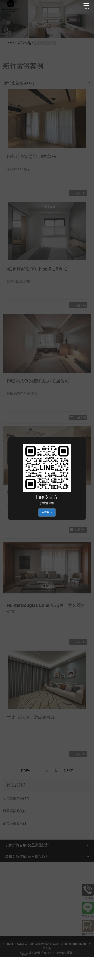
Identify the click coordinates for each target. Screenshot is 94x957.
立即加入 (47, 512)
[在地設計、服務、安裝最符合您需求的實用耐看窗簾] (10, 6)
